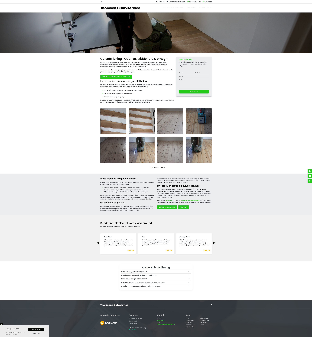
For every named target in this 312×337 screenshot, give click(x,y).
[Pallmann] (108, 322)
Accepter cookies (36, 329)
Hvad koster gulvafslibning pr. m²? (134, 271)
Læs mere (106, 247)
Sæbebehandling (204, 320)
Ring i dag (183, 207)
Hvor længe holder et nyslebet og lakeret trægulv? (141, 286)
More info (15, 334)
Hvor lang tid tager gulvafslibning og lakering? (139, 275)
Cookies (1, 324)
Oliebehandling (204, 318)
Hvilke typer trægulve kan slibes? (134, 279)
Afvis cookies (36, 333)
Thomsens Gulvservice (142, 64)
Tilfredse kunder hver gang (137, 328)
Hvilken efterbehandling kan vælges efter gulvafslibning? (143, 282)
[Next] (214, 243)
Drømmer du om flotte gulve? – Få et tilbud (116, 76)
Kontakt (202, 324)
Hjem (187, 318)
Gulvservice (189, 322)
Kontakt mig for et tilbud (167, 207)
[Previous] (98, 243)
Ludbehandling (190, 327)
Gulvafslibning (190, 320)
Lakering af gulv (190, 324)
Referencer (203, 322)
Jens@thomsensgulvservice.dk (177, 1)
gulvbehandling (146, 199)
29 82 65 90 (162, 1)
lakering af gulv (128, 199)
